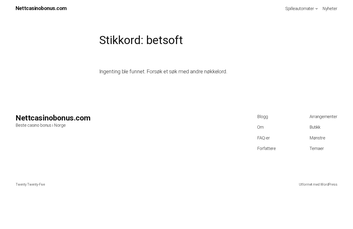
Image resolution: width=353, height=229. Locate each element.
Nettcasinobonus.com (41, 8)
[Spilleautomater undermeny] (316, 8)
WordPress (328, 184)
